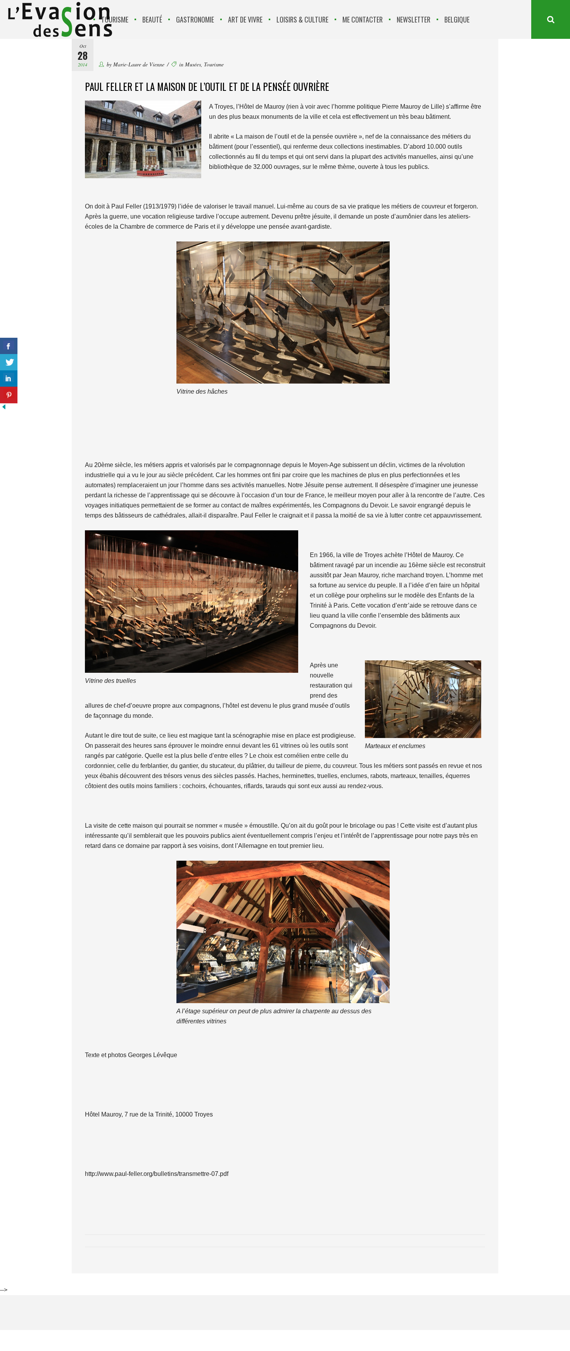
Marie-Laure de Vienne (138, 64)
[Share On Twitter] (8, 362)
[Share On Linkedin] (8, 378)
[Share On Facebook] (8, 346)
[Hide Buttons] (4, 408)
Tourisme (214, 64)
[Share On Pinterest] (8, 395)
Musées (193, 64)
